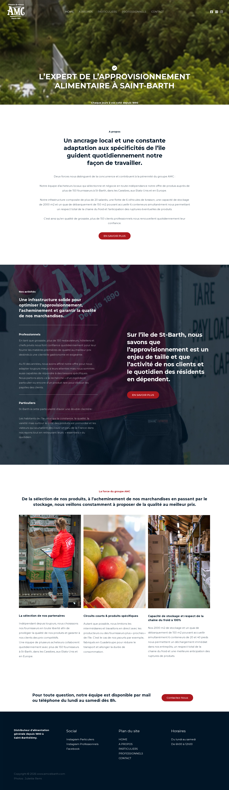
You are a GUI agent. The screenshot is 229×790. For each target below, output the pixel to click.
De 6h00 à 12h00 (182, 744)
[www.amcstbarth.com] (16, 11)
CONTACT (157, 11)
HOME (69, 11)
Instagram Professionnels (82, 744)
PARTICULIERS (107, 11)
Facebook (72, 748)
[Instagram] (216, 11)
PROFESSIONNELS (134, 11)
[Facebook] (211, 11)
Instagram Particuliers (80, 739)
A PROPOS (86, 11)
